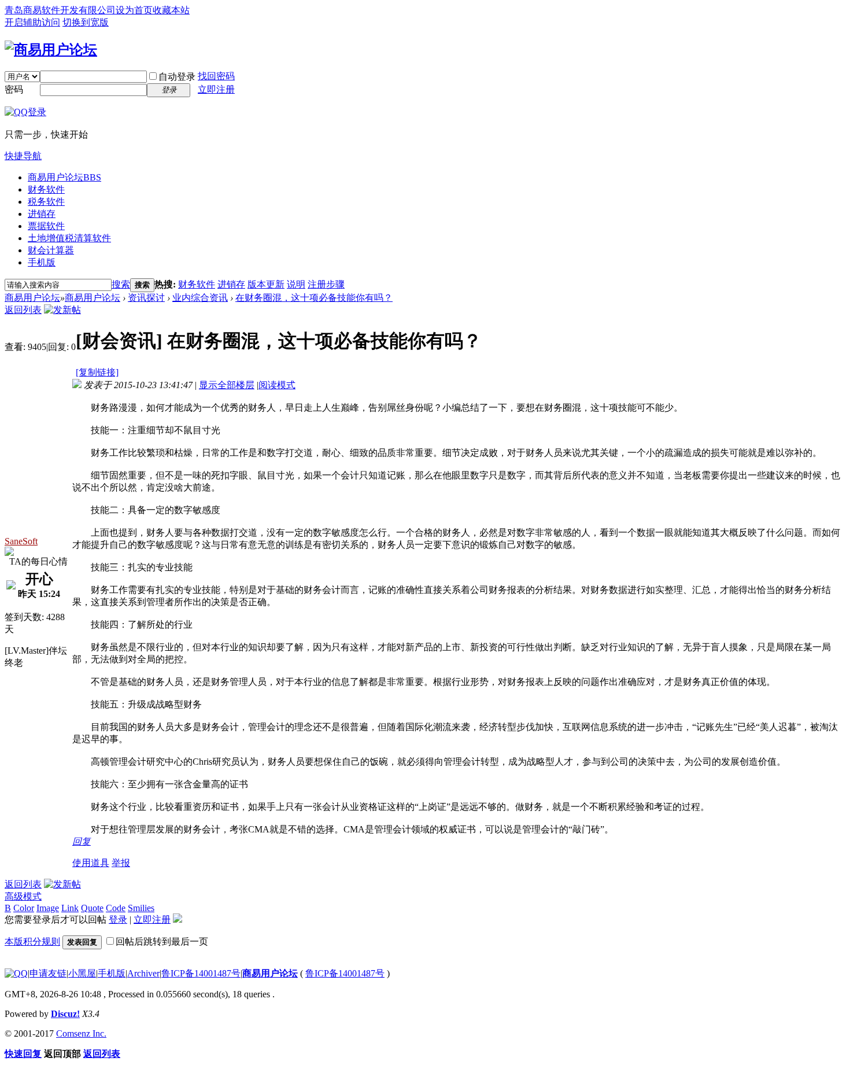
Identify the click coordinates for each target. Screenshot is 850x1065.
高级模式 (23, 896)
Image (47, 908)
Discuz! (65, 1014)
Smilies (141, 908)
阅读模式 (276, 385)
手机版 (42, 262)
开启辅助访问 (32, 22)
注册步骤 (326, 284)
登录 (118, 919)
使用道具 (90, 863)
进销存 (42, 214)
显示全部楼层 (226, 385)
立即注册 (216, 89)
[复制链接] (97, 372)
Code (115, 908)
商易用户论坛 (64, 177)
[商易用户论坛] (51, 49)
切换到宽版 (85, 22)
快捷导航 (23, 156)
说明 (296, 284)
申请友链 (47, 973)
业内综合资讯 (200, 298)
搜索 (121, 284)
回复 (81, 841)
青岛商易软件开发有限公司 (60, 10)
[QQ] (16, 973)
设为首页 (134, 10)
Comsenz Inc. (81, 1033)
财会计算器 (51, 250)
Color (23, 908)
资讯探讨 (146, 298)
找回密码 (216, 76)
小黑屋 (82, 973)
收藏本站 (171, 10)
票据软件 (46, 226)
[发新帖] (62, 310)
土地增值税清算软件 (69, 238)
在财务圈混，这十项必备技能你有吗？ (314, 298)
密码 (14, 89)
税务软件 (46, 202)
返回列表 (23, 310)
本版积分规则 (32, 941)
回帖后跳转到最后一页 (162, 941)
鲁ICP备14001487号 (201, 973)
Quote (92, 908)
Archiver (143, 973)
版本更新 (265, 284)
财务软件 (46, 189)
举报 (121, 863)
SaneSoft (21, 541)
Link (70, 908)
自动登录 (176, 77)
